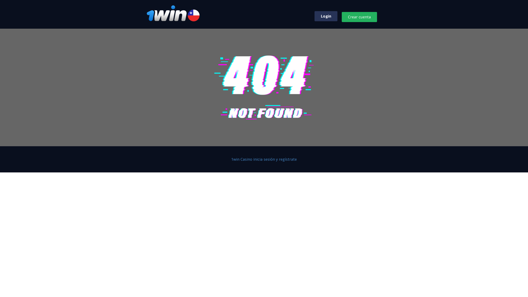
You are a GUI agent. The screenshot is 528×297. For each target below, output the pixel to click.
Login (326, 16)
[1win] (173, 13)
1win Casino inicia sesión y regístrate (264, 159)
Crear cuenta (359, 16)
